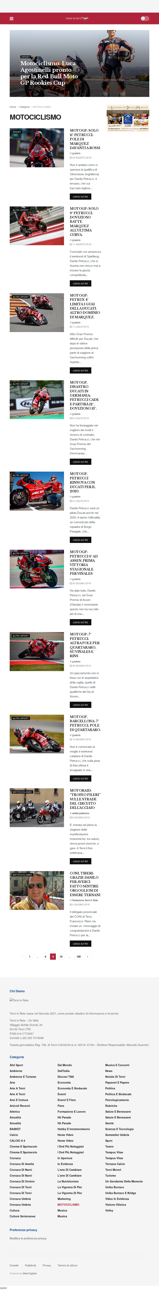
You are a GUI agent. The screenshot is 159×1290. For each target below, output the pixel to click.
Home (13, 106)
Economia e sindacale (72, 1088)
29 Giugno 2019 (81, 665)
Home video (65, 1135)
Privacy (47, 1265)
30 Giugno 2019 (81, 583)
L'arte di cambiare (70, 1170)
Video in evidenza (117, 1199)
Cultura (14, 1210)
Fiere (61, 1106)
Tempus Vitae (114, 1152)
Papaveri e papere (117, 1082)
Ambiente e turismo (23, 1077)
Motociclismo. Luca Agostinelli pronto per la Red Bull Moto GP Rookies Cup (49, 73)
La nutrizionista (68, 1181)
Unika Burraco (114, 1187)
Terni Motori (113, 1170)
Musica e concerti (117, 1065)
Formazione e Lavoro (72, 1111)
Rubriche (111, 1106)
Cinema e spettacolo (23, 1146)
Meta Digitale (30, 1273)
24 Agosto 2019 (81, 157)
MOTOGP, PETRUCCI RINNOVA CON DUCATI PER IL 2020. (83, 482)
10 (61, 956)
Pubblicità (30, 1265)
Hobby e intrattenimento (74, 1129)
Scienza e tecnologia (119, 1129)
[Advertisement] (79, 6)
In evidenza (65, 1164)
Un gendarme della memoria (124, 1181)
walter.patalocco (80, 813)
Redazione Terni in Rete (35, 90)
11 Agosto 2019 (81, 244)
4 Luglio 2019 (80, 500)
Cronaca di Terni (21, 1187)
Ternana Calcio (115, 1164)
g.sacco (76, 153)
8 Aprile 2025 (61, 90)
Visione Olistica (115, 1204)
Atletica (15, 1111)
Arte (12, 1082)
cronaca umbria (20, 1204)
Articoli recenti (20, 1106)
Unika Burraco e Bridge (120, 1193)
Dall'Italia (64, 1071)
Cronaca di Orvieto (22, 1181)
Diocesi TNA (66, 1077)
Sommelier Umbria (117, 1135)
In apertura (65, 1158)
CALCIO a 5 (17, 1140)
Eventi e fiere (67, 1100)
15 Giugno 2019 (81, 739)
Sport (26, 56)
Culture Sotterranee (22, 1216)
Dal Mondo (65, 1065)
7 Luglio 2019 (80, 326)
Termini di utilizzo (67, 1265)
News (108, 1071)
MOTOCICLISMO (42, 106)
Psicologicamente (117, 1100)
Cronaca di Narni (21, 1175)
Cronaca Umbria (20, 1199)
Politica (110, 1088)
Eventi (62, 1094)
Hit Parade (64, 1117)
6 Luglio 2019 (80, 418)
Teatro (109, 1146)
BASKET (15, 1129)
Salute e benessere (118, 1111)
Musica (62, 1210)
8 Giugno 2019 (81, 817)
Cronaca (15, 1158)
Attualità (15, 1117)
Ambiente (16, 1071)
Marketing (64, 1199)
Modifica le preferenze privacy (28, 1238)
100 (79, 956)
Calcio (14, 1135)
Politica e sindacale (118, 1094)
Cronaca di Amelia (22, 1164)
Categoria (24, 106)
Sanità (109, 1123)
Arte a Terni (17, 1088)
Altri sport (21, 209)
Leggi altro (80, 196)
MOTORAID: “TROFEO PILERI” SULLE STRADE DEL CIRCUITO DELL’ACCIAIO (85, 799)
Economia (64, 1082)
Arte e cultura (19, 1100)
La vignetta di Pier (70, 1187)
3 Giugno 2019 (81, 904)
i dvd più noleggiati (71, 1146)
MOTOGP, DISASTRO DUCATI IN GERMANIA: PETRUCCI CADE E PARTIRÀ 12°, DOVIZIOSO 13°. (84, 395)
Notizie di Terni (115, 1077)
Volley (109, 1210)
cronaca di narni (21, 1170)
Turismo (110, 1175)
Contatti (14, 1265)
